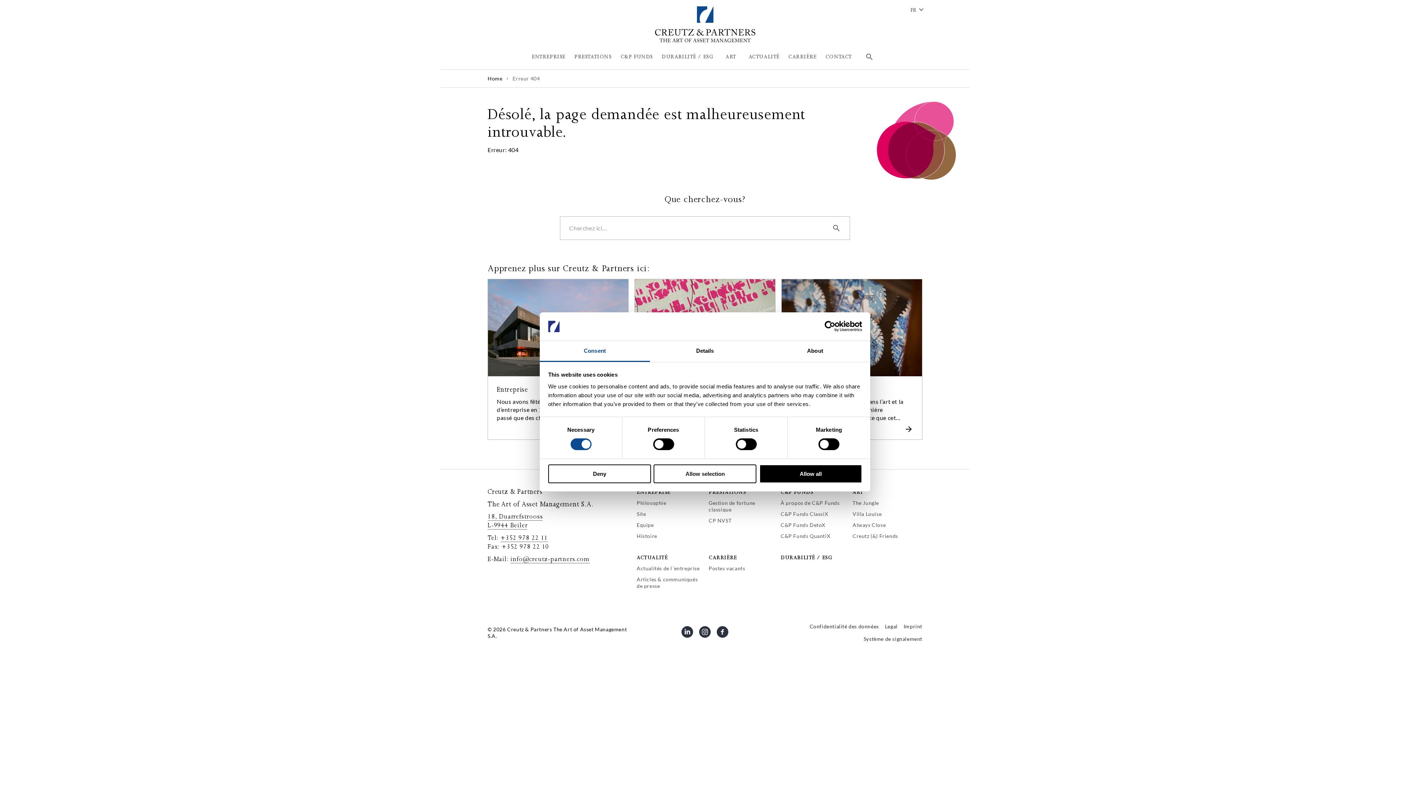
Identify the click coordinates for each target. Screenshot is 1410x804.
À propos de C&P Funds (810, 503)
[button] (548, 57)
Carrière (723, 557)
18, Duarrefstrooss (515, 516)
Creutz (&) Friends (875, 536)
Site (641, 514)
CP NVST (720, 520)
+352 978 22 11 (524, 538)
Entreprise (653, 492)
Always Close (869, 525)
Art (858, 492)
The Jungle (866, 503)
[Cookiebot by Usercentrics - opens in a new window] (830, 326)
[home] (705, 41)
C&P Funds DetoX (803, 525)
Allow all (811, 474)
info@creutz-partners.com (549, 559)
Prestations (727, 492)
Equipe (645, 525)
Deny (599, 474)
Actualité (652, 557)
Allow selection (705, 474)
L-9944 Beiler (507, 525)
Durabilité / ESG (806, 557)
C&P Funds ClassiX (804, 514)
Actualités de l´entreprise (668, 568)
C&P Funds (797, 492)
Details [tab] (705, 351)
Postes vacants (727, 568)
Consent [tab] (595, 351)
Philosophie (651, 503)
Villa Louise (867, 514)
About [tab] (815, 351)
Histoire (647, 536)
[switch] (663, 444)
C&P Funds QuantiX (805, 536)
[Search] (869, 57)
